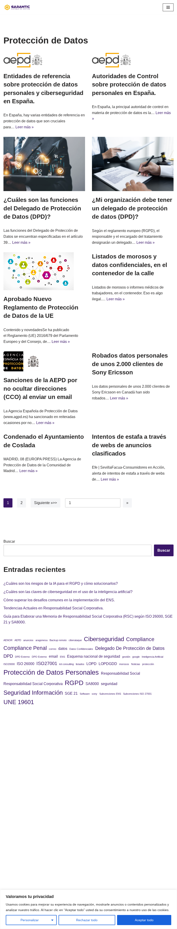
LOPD (91, 664)
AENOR (7, 640)
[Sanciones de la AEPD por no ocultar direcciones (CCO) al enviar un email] (44, 361)
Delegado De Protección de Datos (130, 648)
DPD (8, 656)
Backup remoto (58, 640)
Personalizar (30, 920)
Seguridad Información (33, 692)
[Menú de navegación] (168, 7)
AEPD (18, 640)
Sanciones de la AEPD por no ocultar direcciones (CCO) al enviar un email (40, 388)
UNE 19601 (18, 702)
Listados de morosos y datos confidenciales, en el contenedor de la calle (129, 265)
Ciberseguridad (104, 639)
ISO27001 (46, 663)
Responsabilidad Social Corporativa (33, 684)
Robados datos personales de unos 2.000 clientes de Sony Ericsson (130, 364)
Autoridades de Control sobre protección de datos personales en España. (129, 84)
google (136, 656)
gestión (126, 656)
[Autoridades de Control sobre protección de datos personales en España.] (133, 60)
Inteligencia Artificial (152, 656)
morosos (124, 664)
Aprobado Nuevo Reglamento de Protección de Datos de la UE (40, 307)
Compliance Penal (25, 648)
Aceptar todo (144, 920)
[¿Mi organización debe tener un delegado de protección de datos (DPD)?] (133, 164)
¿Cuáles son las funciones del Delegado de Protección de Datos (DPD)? (42, 208)
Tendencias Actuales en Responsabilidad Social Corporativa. (53, 608)
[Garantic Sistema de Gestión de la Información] (17, 7)
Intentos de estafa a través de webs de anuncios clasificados (129, 445)
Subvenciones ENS (110, 693)
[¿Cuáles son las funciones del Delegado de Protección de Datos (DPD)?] (44, 164)
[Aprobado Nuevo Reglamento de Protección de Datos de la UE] (44, 271)
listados (80, 664)
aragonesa (41, 640)
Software (85, 693)
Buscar (9, 541)
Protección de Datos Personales (51, 672)
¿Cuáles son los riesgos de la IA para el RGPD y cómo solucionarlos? (60, 583)
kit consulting (66, 664)
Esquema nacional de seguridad (93, 656)
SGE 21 (71, 693)
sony (94, 693)
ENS (62, 656)
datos (62, 648)
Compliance (140, 639)
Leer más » (24, 127)
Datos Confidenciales (81, 649)
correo (52, 649)
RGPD (74, 682)
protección (148, 664)
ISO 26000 (25, 664)
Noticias (135, 664)
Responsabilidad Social (120, 673)
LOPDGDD (108, 664)
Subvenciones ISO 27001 (137, 693)
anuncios (28, 640)
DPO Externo (39, 656)
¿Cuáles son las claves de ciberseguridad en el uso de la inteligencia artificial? (68, 592)
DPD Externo (22, 656)
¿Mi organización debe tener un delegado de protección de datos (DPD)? (132, 208)
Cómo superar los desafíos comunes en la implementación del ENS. (59, 600)
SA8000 (92, 684)
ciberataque (75, 640)
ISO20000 (9, 664)
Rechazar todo (86, 920)
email (53, 656)
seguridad (109, 684)
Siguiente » (43, 503)
